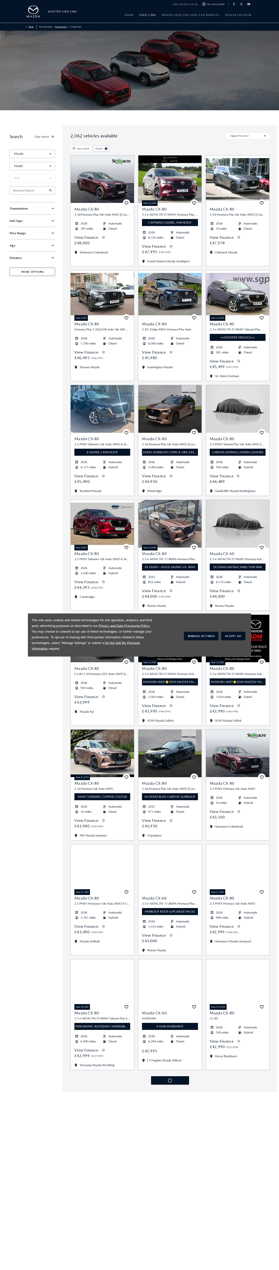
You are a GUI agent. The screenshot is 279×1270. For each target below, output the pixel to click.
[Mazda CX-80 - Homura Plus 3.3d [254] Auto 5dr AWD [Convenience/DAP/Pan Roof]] (102, 294)
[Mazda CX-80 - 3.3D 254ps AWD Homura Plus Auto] (170, 294)
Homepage (61, 26)
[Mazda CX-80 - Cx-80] (237, 983)
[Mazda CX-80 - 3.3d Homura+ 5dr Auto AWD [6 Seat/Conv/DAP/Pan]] (237, 1213)
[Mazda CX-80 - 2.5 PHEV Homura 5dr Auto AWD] (237, 753)
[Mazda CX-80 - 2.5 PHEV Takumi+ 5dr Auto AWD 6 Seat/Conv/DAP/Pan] (102, 409)
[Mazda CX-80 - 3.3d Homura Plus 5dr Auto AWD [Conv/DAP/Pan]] (102, 179)
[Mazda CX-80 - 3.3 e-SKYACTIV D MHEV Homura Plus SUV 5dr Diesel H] (170, 179)
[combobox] (32, 154)
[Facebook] (234, 4)
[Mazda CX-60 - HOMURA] (170, 983)
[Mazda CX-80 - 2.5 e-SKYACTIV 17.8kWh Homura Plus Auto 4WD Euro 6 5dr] (170, 524)
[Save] (126, 203)
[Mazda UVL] (53, 11)
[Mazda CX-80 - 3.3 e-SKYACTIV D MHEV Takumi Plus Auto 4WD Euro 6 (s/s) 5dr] (237, 294)
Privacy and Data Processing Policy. (124, 626)
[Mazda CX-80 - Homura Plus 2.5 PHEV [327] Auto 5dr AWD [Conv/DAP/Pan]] (102, 1213)
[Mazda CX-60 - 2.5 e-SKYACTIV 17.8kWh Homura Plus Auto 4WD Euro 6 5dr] (170, 868)
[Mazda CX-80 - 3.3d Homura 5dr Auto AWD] (102, 753)
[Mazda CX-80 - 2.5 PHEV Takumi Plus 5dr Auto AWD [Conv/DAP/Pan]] (102, 1098)
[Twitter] (241, 4)
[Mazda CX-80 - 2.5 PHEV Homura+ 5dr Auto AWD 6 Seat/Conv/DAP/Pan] (102, 868)
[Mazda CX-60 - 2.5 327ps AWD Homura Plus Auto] (237, 1098)
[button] (44, 154)
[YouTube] (248, 4)
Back (31, 26)
